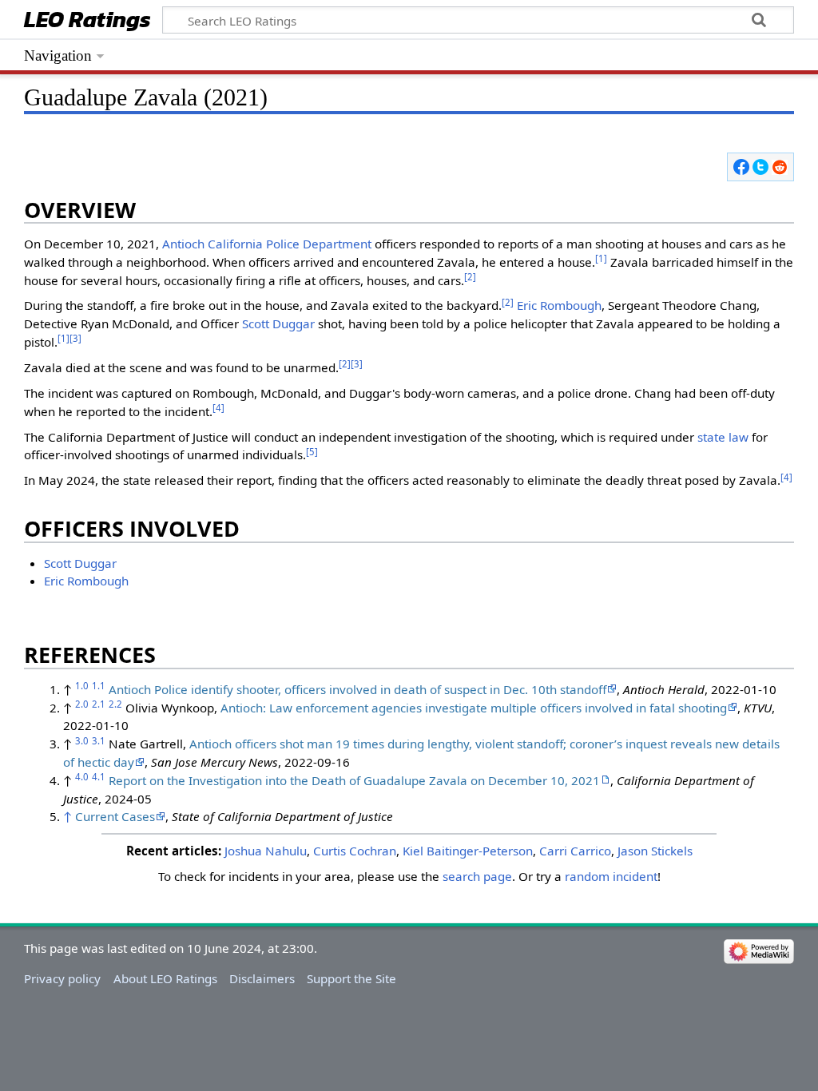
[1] (601, 258)
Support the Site (351, 978)
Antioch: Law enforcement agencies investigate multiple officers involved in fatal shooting (473, 708)
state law (723, 437)
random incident (611, 876)
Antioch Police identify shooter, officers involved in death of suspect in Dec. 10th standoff (357, 689)
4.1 (98, 777)
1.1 (98, 686)
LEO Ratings (87, 21)
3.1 (98, 741)
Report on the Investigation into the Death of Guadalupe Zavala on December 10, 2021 (354, 780)
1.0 (82, 686)
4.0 (82, 777)
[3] (75, 338)
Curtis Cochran (354, 851)
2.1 (98, 704)
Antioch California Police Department (266, 244)
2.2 (115, 704)
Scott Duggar (278, 323)
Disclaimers (262, 978)
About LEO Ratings (165, 978)
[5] (312, 452)
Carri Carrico (575, 851)
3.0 (82, 741)
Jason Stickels (655, 851)
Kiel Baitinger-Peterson (468, 851)
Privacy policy (62, 978)
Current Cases (115, 816)
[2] (470, 277)
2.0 (82, 704)
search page (477, 876)
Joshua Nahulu (265, 851)
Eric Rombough (559, 305)
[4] (218, 408)
